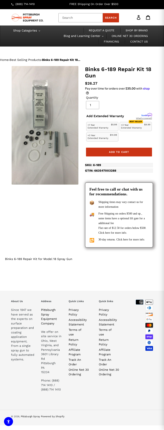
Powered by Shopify (52, 416)
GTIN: (100, 170)
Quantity (92, 97)
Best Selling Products (25, 60)
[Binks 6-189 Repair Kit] (45, 125)
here (107, 232)
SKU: (93, 165)
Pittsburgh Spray (30, 416)
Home (4, 60)
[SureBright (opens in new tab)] (146, 115)
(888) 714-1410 (25, 4)
